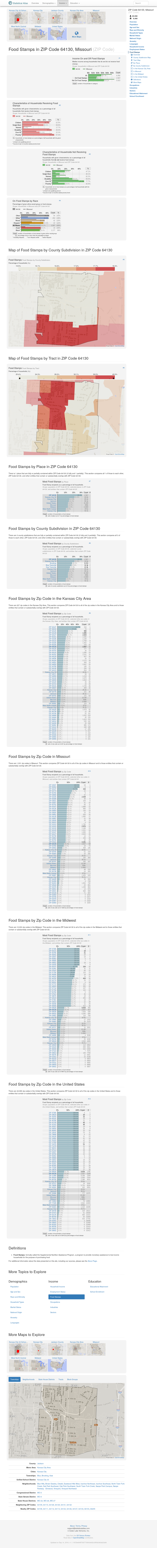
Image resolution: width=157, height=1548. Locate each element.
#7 (90, 481)
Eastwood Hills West (72, 1483)
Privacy (84, 1526)
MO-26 (46, 1500)
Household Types (17, 1302)
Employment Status (57, 1291)
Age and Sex (15, 1291)
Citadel (60, 1483)
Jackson (40, 1463)
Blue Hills (40, 1483)
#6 (123, 368)
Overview (35, 3)
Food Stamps (55, 1297)
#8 (90, 543)
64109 (39, 1505)
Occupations (55, 1302)
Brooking (45, 1475)
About (72, 1526)
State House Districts (46, 1379)
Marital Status (15, 1307)
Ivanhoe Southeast (103, 1483)
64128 (51, 1505)
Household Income (57, 1286)
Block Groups (72, 1379)
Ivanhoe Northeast (88, 1483)
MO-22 (40, 1500)
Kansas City (41, 1471)
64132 (69, 1505)
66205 (92, 1509)
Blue (39, 1475)
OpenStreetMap (78, 1537)
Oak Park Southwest (67, 1486)
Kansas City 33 (43, 1479)
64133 (80, 1509)
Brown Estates (51, 1483)
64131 (63, 1505)
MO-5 (39, 1492)
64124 (63, 1509)
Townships (14, 1379)
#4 (60, 200)
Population (14, 1286)
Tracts (61, 1379)
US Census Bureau (83, 1535)
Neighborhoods (28, 1379)
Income (62, 3)
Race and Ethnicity (17, 1297)
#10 (89, 771)
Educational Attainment (99, 1286)
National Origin (16, 1312)
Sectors (53, 1312)
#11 (89, 935)
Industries (54, 1307)
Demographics (48, 3)
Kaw (51, 1475)
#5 (123, 259)
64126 (69, 1509)
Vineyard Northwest (69, 1488)
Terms (78, 1526)
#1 (119, 58)
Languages (14, 1322)
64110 (45, 1505)
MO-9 (39, 1496)
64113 (57, 1509)
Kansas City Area (44, 1467)
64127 (75, 1509)
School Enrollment (97, 1291)
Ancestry (13, 1317)
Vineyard (57, 1488)
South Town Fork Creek (85, 1486)
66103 (86, 1509)
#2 (60, 105)
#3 (90, 154)
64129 (57, 1505)
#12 (89, 1099)
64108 (39, 1509)
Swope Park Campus (104, 1486)
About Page (92, 1261)
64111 (45, 1509)
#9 (90, 613)
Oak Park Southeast (51, 1486)
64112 (51, 1509)
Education (74, 3)
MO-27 (52, 1500)
